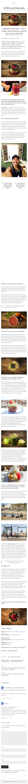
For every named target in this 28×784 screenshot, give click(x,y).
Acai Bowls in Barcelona (5, 660)
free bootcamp (11, 543)
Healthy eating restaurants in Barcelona (18, 660)
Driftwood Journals (14, 8)
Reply (10, 698)
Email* (2, 753)
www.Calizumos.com (12, 650)
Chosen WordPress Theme (8, 781)
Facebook (15, 647)
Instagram (22, 647)
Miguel (6, 703)
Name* (2, 747)
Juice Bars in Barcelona (5, 661)
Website (2, 759)
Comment (3, 730)
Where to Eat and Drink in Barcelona (14, 656)
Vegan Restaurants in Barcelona (16, 661)
